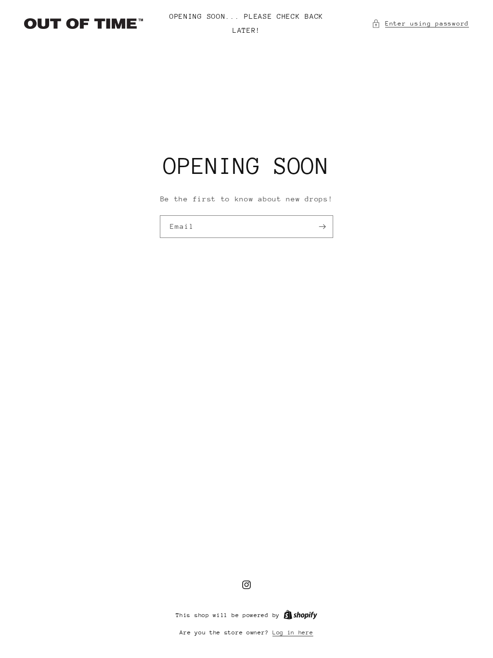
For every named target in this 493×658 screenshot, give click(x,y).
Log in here (292, 632)
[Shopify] (300, 615)
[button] (420, 23)
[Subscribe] (322, 226)
